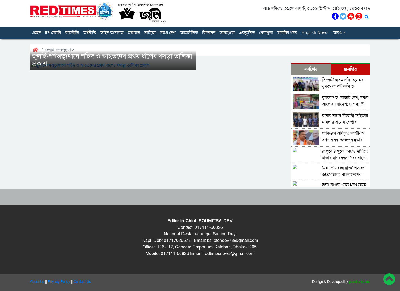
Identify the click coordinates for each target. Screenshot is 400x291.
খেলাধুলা (266, 33)
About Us (37, 281)
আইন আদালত (112, 33)
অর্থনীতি (89, 33)
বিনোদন (208, 33)
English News (314, 33)
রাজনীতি (72, 33)
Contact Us (82, 281)
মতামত (134, 33)
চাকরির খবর (287, 33)
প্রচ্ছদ (36, 33)
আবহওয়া (227, 33)
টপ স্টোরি (53, 33)
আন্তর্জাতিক (189, 33)
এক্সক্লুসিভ (247, 33)
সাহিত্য (150, 33)
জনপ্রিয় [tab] (350, 69)
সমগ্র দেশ (168, 33)
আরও (337, 33)
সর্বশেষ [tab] (310, 69)
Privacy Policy (59, 281)
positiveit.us (359, 281)
